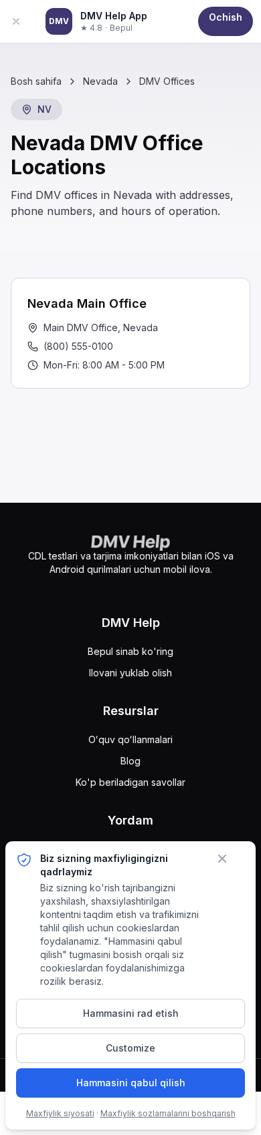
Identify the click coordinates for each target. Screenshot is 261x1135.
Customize (130, 1048)
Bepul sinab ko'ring (130, 651)
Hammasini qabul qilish (130, 1082)
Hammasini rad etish (131, 1013)
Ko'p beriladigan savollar (130, 782)
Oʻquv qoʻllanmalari (130, 739)
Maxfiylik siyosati (60, 1113)
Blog (130, 760)
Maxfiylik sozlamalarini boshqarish (168, 1113)
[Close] (22, 21)
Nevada (100, 81)
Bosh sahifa (36, 81)
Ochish (225, 17)
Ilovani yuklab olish (130, 672)
